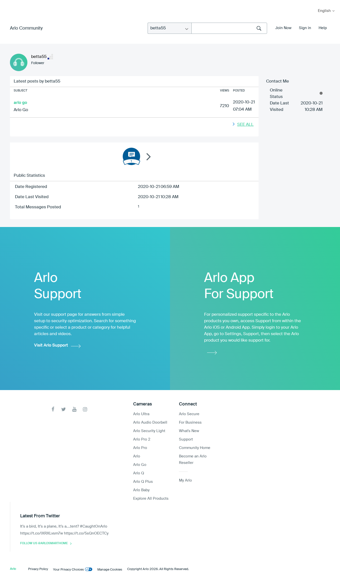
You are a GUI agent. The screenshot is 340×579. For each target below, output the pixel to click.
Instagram (85, 409)
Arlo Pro (140, 448)
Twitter (63, 409)
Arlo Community (26, 28)
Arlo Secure (189, 414)
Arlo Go (21, 110)
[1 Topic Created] (131, 156)
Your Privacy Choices (68, 569)
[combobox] (229, 28)
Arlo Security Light (149, 431)
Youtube (74, 409)
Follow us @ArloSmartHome (44, 543)
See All (245, 125)
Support (186, 439)
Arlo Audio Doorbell (150, 422)
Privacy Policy (38, 569)
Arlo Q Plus (143, 482)
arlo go (20, 103)
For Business (190, 422)
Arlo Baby (141, 490)
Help (323, 28)
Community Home (194, 448)
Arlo (136, 456)
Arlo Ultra (141, 414)
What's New (189, 431)
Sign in (305, 28)
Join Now (283, 28)
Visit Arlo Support (51, 345)
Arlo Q (138, 473)
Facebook (53, 409)
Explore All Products (151, 498)
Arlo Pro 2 (141, 439)
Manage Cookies (109, 569)
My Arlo (7, 3)
